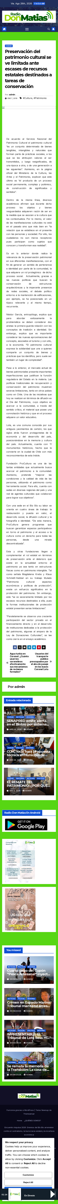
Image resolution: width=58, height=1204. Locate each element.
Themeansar (29, 1114)
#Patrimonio (40, 98)
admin (12, 94)
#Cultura (27, 98)
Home (19, 1120)
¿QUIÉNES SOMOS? (32, 1120)
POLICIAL (21, 999)
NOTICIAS (20, 717)
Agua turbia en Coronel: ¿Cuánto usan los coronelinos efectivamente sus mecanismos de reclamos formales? (19, 663)
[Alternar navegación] (27, 29)
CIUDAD (9, 46)
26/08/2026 (16, 979)
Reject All (28, 1182)
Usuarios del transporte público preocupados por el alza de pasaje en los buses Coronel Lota (39, 662)
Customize (28, 1175)
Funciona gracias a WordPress (20, 1110)
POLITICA (20, 748)
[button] (49, 29)
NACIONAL (20, 778)
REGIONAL (30, 717)
